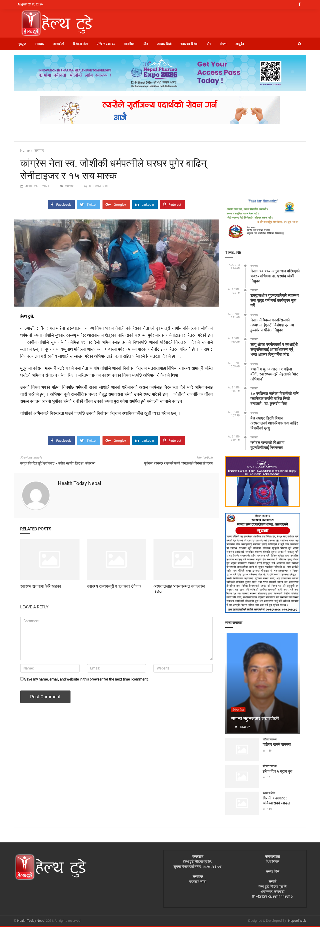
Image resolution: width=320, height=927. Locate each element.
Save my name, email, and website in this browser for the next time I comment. (86, 679)
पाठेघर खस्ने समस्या (277, 744)
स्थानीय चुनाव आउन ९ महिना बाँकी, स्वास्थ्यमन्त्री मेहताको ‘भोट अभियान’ (274, 373)
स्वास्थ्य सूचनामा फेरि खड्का (40, 586)
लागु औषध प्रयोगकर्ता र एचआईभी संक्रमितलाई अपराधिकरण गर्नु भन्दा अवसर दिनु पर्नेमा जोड (274, 349)
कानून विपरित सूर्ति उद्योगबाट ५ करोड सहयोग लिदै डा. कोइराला (57, 463)
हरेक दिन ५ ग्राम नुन (277, 771)
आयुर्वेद (240, 44)
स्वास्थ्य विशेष (189, 44)
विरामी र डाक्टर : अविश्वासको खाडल (276, 800)
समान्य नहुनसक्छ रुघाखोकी (255, 718)
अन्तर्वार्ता (58, 44)
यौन (145, 44)
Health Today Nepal (79, 483)
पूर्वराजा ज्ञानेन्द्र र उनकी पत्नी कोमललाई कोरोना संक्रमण (178, 463)
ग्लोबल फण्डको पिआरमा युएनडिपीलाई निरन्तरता (267, 445)
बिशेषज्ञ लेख (80, 44)
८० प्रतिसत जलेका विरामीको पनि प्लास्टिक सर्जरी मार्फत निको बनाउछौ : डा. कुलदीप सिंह (274, 398)
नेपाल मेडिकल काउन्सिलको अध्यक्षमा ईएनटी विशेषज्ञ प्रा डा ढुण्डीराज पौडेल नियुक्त (272, 324)
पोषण (223, 44)
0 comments (98, 186)
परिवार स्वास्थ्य (106, 44)
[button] (299, 44)
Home (25, 150)
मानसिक (129, 44)
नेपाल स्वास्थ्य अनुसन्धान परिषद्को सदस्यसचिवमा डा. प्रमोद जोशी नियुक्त (275, 275)
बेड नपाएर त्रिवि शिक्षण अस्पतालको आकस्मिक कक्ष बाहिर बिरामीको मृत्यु (274, 422)
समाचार (39, 44)
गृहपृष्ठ (22, 44)
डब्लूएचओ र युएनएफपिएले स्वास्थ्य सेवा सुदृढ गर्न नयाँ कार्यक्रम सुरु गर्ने (274, 300)
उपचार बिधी (164, 44)
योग (208, 44)
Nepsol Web (297, 920)
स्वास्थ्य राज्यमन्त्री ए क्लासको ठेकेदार (114, 586)
